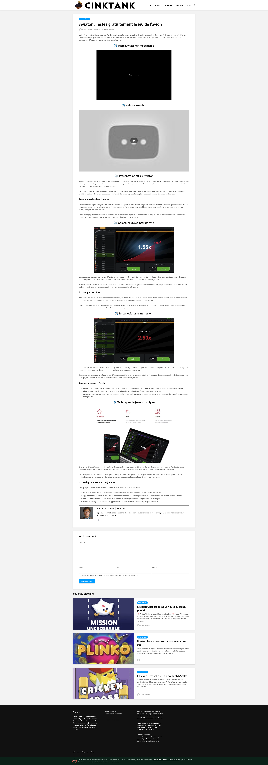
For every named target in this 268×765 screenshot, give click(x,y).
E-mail (118, 567)
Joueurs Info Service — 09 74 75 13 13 (166, 759)
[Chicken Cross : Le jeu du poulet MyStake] (103, 683)
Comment (82, 542)
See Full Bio (109, 516)
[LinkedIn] (98, 519)
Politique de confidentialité (113, 714)
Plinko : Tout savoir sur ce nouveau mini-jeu (161, 643)
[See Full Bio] (115, 515)
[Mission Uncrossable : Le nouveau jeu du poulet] (103, 614)
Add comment (110, 29)
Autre (188, 5)
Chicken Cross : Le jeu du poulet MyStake (162, 676)
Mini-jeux (179, 5)
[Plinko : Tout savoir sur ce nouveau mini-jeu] (103, 649)
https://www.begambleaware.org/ (148, 737)
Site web (154, 567)
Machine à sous (154, 5)
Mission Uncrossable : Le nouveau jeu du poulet (161, 608)
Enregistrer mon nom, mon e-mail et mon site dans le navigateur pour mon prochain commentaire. (110, 575)
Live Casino (168, 5)
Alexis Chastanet (87, 29)
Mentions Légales (110, 712)
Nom (81, 567)
